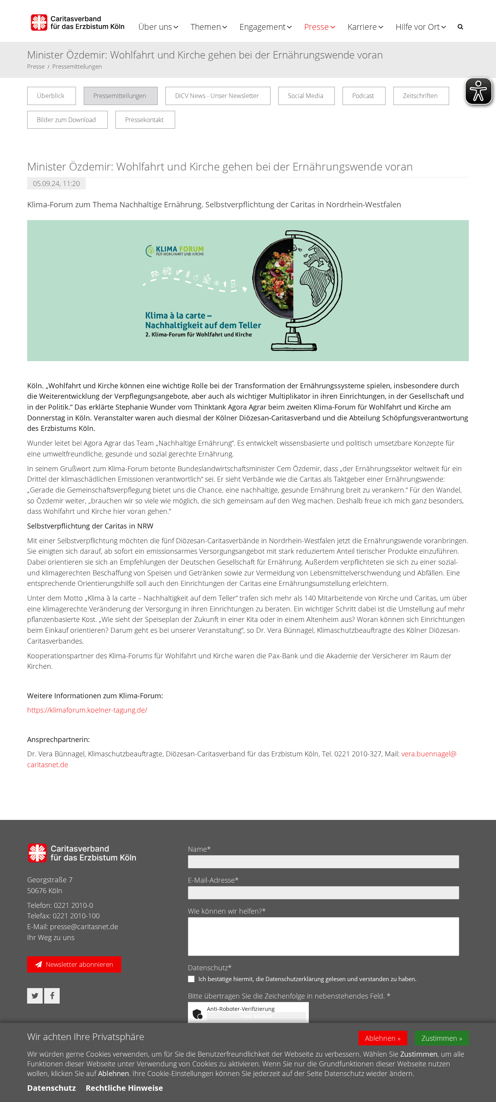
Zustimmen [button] (439, 1038)
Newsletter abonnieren (79, 964)
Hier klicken (256, 1016)
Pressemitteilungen (77, 66)
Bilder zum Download (66, 119)
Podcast (363, 95)
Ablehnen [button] (380, 1038)
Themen (206, 26)
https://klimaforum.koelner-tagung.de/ (87, 710)
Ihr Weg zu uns (50, 937)
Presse (316, 26)
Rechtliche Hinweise (124, 1088)
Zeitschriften (420, 95)
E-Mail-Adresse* (213, 880)
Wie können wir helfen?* (227, 911)
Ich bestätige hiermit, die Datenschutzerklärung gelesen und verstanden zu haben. (307, 979)
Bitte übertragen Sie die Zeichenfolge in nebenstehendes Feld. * (289, 995)
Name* (199, 849)
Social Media (305, 95)
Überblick (50, 95)
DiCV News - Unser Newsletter (217, 95)
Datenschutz (51, 1088)
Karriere (362, 26)
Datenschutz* (210, 967)
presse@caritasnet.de (84, 926)
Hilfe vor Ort (418, 26)
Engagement (262, 26)
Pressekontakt (144, 119)
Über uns (155, 26)
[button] (460, 26)
